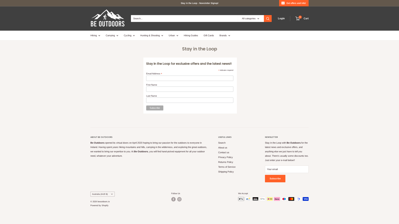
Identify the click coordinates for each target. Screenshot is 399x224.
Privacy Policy (225, 157)
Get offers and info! (296, 3)
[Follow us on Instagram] (179, 199)
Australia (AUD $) (100, 194)
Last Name (151, 96)
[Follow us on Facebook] (173, 199)
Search (222, 142)
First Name (151, 85)
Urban (172, 35)
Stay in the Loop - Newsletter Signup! (199, 3)
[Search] (268, 18)
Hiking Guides (191, 35)
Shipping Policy (226, 171)
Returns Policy (225, 162)
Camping (110, 35)
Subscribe (275, 178)
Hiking (93, 35)
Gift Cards (209, 35)
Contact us (223, 152)
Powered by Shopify (99, 205)
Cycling (127, 35)
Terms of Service (227, 167)
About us (222, 147)
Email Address (154, 73)
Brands (223, 35)
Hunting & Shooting (150, 35)
